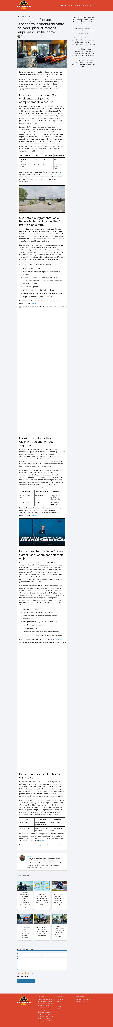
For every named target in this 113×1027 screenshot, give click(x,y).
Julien (22, 35)
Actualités (63, 5)
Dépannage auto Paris (83, 999)
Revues (85, 5)
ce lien (34, 515)
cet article (58, 174)
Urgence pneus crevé (82, 1002)
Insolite (70, 5)
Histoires (93, 5)
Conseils (78, 5)
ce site (34, 303)
